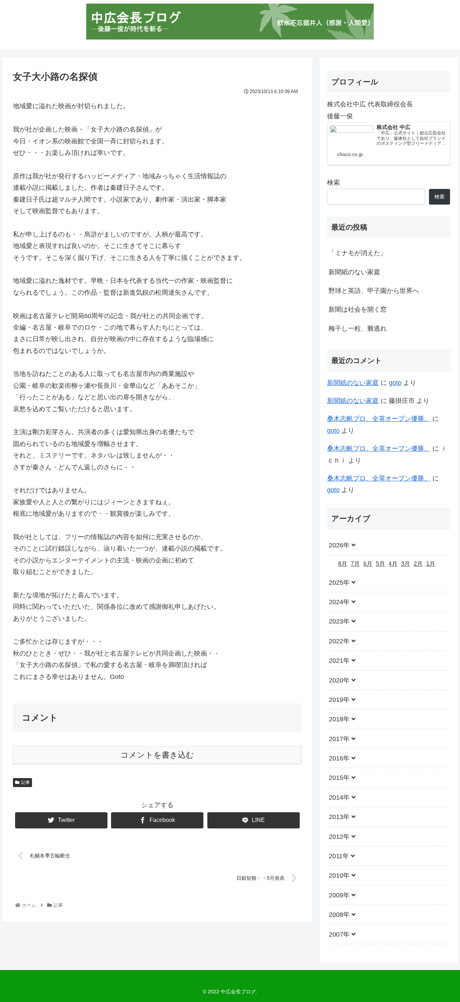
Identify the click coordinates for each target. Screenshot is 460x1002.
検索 (333, 182)
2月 (418, 563)
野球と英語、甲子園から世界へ (373, 290)
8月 (342, 563)
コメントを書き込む (157, 754)
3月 (405, 563)
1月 (430, 563)
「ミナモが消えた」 (357, 253)
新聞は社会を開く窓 (357, 309)
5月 (380, 563)
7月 (355, 563)
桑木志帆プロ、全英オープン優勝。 (379, 418)
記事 (25, 782)
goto (395, 382)
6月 (367, 563)
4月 (392, 563)
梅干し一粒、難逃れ (357, 328)
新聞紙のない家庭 (354, 272)
